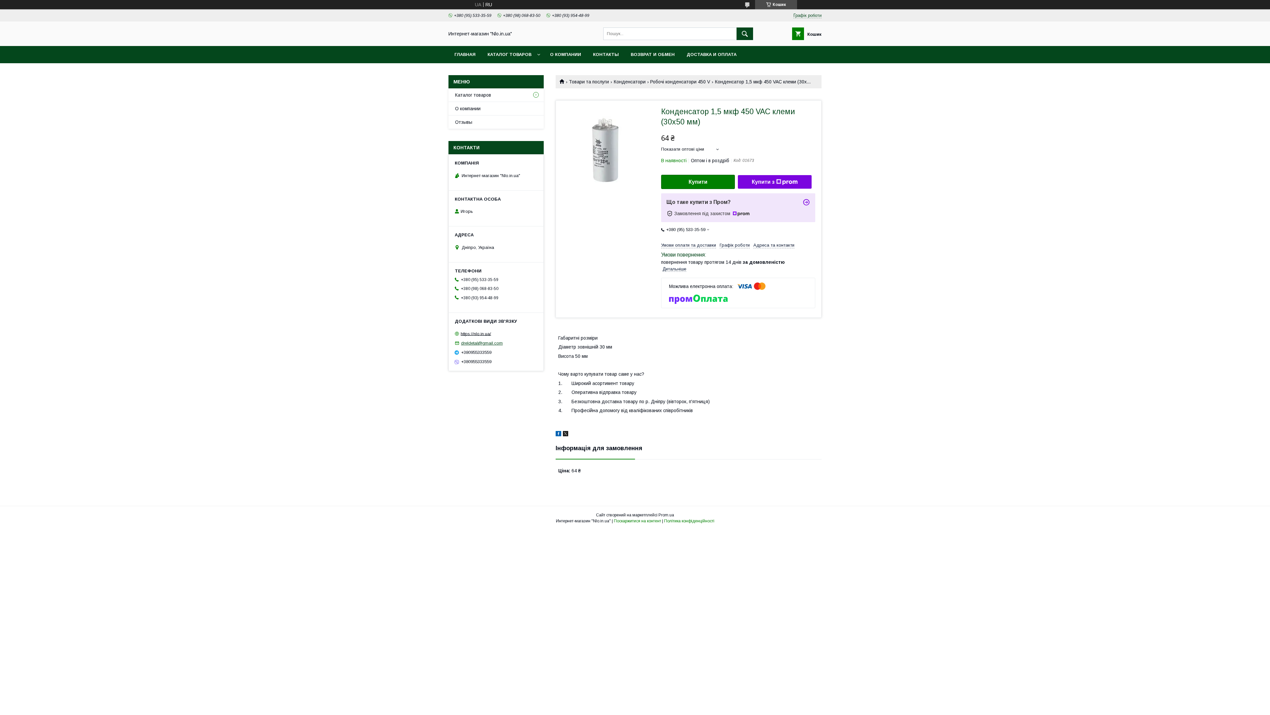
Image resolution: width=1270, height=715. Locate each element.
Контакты (606, 54)
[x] (565, 434)
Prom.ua (666, 515)
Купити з (763, 182)
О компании (565, 54)
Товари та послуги (589, 81)
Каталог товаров (509, 54)
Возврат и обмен (653, 54)
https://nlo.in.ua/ (476, 333)
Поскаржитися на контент (637, 521)
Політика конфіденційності (689, 521)
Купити (698, 182)
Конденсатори (630, 81)
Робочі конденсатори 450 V (680, 81)
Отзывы (463, 122)
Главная (465, 54)
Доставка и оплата (712, 54)
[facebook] (558, 434)
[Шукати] (745, 33)
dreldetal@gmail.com (482, 343)
